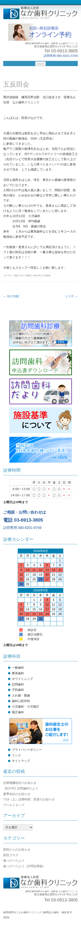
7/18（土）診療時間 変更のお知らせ (29, 799)
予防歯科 (18, 689)
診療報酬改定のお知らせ (20, 782)
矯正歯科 (18, 712)
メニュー (40, 64)
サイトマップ (21, 761)
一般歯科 (18, 667)
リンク (16, 755)
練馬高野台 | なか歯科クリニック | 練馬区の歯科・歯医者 (36, 912)
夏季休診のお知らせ (16, 794)
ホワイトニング (22, 679)
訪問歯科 (18, 684)
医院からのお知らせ (16, 849)
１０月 (71, 296)
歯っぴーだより (13, 860)
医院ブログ (19, 275)
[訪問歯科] (40, 333)
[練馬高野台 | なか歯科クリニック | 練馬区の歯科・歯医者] (40, 13)
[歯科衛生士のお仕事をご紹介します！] (40, 731)
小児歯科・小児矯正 (25, 706)
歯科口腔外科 (21, 701)
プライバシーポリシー (27, 749)
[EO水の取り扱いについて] (40, 450)
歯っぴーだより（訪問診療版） (24, 866)
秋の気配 (11, 296)
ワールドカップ (13, 805)
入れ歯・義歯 (21, 695)
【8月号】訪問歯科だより (20, 788)
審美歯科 (18, 673)
